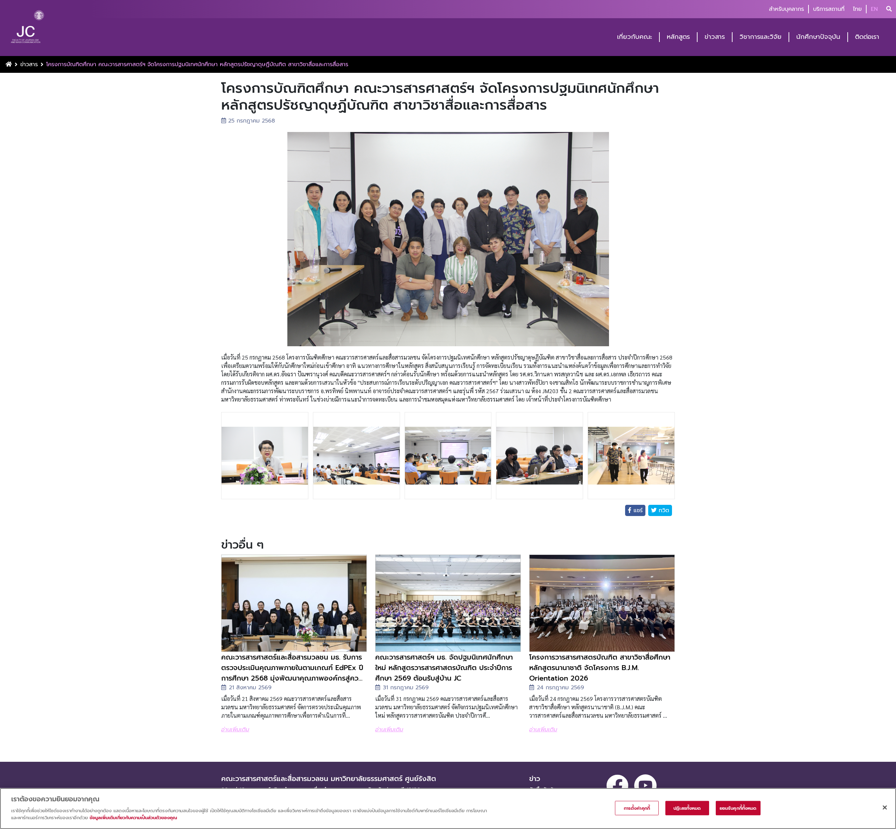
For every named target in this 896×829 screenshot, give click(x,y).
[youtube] (645, 785)
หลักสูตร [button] (678, 37)
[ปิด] (884, 807)
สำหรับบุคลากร (786, 9)
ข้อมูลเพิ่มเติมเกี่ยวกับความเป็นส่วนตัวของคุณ (133, 817)
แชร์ (637, 510)
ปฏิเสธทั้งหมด (687, 807)
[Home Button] (9, 64)
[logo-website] (27, 29)
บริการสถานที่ (829, 9)
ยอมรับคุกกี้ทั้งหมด (738, 807)
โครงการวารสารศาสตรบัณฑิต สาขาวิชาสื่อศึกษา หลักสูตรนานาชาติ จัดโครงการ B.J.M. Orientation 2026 (599, 667)
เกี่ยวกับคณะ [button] (634, 37)
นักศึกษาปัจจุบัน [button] (818, 37)
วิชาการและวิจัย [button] (761, 37)
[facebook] (617, 785)
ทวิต (663, 510)
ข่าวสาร (29, 64)
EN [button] (874, 9)
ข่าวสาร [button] (715, 37)
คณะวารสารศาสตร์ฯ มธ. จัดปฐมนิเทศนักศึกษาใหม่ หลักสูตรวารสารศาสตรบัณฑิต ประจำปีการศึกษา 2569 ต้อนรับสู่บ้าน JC (444, 667)
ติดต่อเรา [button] (867, 37)
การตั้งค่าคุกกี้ (637, 807)
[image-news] (294, 603)
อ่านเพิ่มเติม (235, 729)
